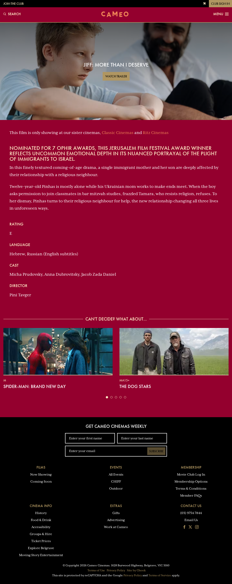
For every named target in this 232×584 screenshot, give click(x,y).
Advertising (116, 520)
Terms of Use (96, 570)
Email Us (191, 520)
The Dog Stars (135, 386)
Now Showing (41, 474)
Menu (218, 14)
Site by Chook (136, 570)
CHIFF (116, 481)
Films (40, 467)
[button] (107, 397)
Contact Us (191, 505)
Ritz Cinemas (156, 132)
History (41, 513)
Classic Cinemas (117, 132)
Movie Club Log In (191, 474)
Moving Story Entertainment (41, 555)
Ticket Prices (41, 541)
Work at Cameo (116, 527)
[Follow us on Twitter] (190, 527)
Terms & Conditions (191, 488)
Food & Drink (41, 520)
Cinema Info (41, 505)
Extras (116, 505)
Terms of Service (159, 575)
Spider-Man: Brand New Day (34, 386)
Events (116, 467)
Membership (191, 467)
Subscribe (156, 451)
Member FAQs (191, 495)
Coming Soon (41, 481)
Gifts (116, 513)
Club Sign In (220, 4)
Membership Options (191, 481)
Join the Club (13, 4)
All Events (116, 474)
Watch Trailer (116, 76)
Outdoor (116, 488)
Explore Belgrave (41, 548)
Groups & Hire (41, 534)
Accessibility (40, 527)
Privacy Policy (116, 570)
